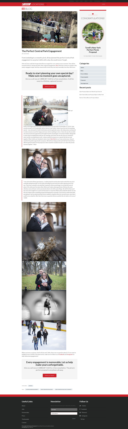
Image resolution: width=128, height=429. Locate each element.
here (57, 65)
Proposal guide (84, 77)
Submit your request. (49, 86)
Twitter (83, 406)
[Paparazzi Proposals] (26, 4)
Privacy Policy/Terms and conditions (44, 425)
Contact (104, 1)
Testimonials (97, 1)
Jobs (23, 409)
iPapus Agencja (30, 427)
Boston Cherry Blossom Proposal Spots (89, 97)
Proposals (71, 1)
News (82, 70)
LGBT (77, 1)
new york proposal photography (63, 389)
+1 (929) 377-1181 (25, 1)
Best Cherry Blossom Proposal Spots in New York (92, 94)
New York (53, 139)
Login (103, 4)
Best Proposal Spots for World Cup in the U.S (91, 91)
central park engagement (32, 389)
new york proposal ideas (47, 389)
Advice (30, 385)
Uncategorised (84, 83)
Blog (81, 1)
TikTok (82, 419)
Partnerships (25, 412)
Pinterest (84, 412)
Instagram (70, 354)
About (86, 1)
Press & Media (84, 73)
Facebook (61, 354)
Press (91, 1)
